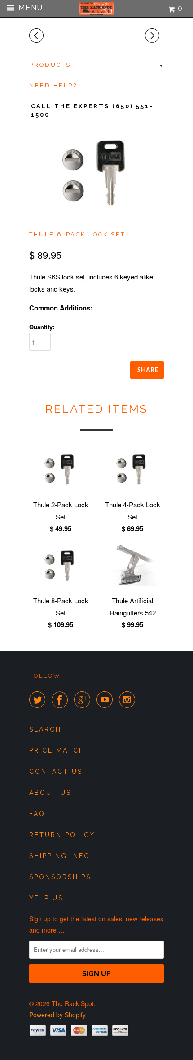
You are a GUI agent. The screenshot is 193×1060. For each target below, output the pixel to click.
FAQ (37, 813)
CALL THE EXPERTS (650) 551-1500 (92, 110)
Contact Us (56, 771)
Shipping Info (59, 855)
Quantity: (41, 327)
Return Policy (62, 834)
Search (45, 729)
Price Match (57, 750)
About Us (50, 792)
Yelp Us (46, 898)
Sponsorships (60, 877)
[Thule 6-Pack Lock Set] (96, 172)
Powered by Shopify (57, 1014)
